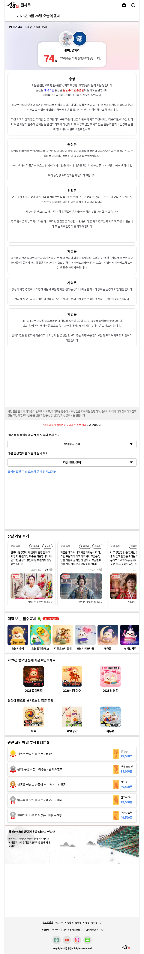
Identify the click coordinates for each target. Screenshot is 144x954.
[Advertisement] (72, 376)
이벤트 (123, 5)
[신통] (12, 5)
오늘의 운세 (48, 922)
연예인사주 (96, 922)
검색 (132, 5)
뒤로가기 (10, 15)
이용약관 (56, 930)
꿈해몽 (78, 922)
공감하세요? (40, 569)
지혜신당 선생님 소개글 (39, 601)
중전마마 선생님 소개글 (89, 601)
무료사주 (59, 922)
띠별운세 (69, 922)
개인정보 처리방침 (71, 930)
